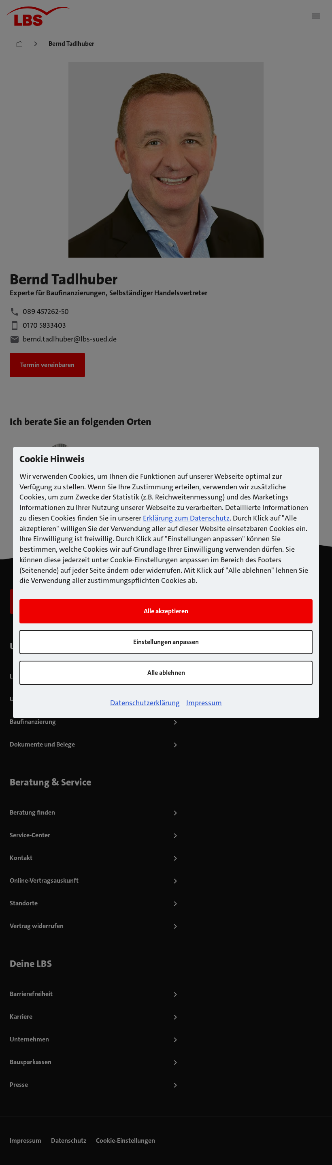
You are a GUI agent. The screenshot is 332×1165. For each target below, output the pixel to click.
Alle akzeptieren (166, 611)
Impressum (204, 703)
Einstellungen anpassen (166, 642)
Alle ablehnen (166, 672)
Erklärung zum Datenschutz (186, 518)
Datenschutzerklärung (145, 703)
